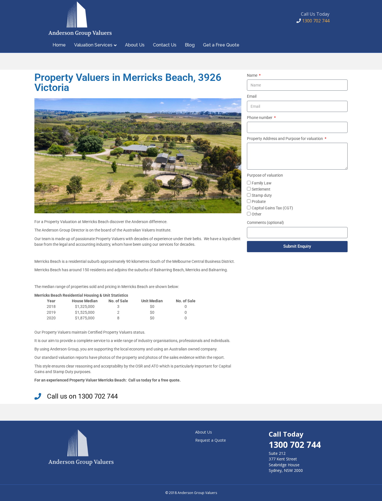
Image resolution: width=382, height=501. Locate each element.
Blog (190, 45)
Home (59, 45)
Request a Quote (210, 440)
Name (252, 75)
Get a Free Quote (221, 45)
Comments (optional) (265, 222)
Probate (259, 201)
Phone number (260, 117)
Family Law (262, 183)
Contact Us (164, 45)
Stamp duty (262, 195)
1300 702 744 (315, 21)
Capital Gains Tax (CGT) (272, 208)
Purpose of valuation (265, 175)
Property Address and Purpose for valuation (285, 138)
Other (256, 214)
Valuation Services (93, 45)
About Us (135, 45)
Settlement (261, 189)
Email (251, 96)
